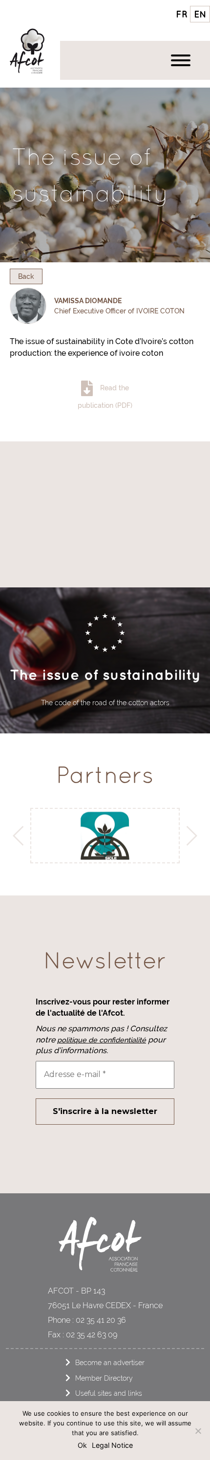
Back (26, 276)
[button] (21, 835)
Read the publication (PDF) (105, 396)
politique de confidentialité (101, 1040)
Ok (82, 1445)
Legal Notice (112, 1445)
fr (182, 14)
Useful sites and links (108, 1393)
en (200, 14)
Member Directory (104, 1378)
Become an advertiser (110, 1362)
